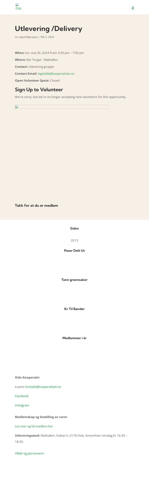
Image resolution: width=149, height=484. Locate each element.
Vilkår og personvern (29, 453)
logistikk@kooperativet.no (56, 73)
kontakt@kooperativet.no (43, 387)
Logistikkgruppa (28, 37)
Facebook (22, 396)
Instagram (22, 405)
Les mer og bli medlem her (34, 426)
